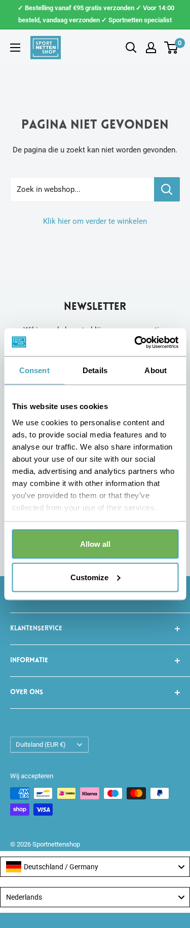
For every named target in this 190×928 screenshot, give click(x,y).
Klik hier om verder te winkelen (95, 221)
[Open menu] (15, 48)
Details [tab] (95, 370)
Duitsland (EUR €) (41, 744)
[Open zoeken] (131, 47)
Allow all (95, 544)
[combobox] (95, 867)
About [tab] (155, 370)
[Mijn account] (151, 47)
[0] (171, 48)
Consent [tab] (34, 370)
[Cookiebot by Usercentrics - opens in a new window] (135, 342)
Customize (89, 577)
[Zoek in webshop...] (167, 189)
